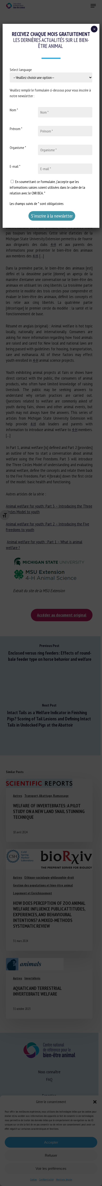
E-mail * (15, 166)
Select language (21, 69)
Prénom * (16, 128)
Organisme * (18, 147)
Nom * (14, 109)
